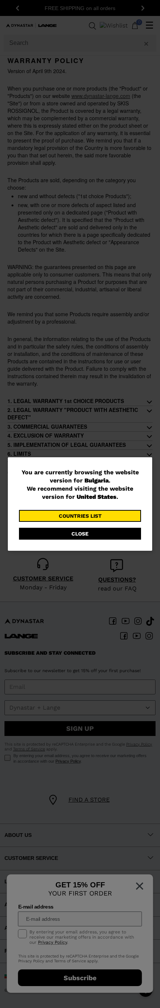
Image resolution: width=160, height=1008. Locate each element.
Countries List (80, 516)
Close (80, 534)
